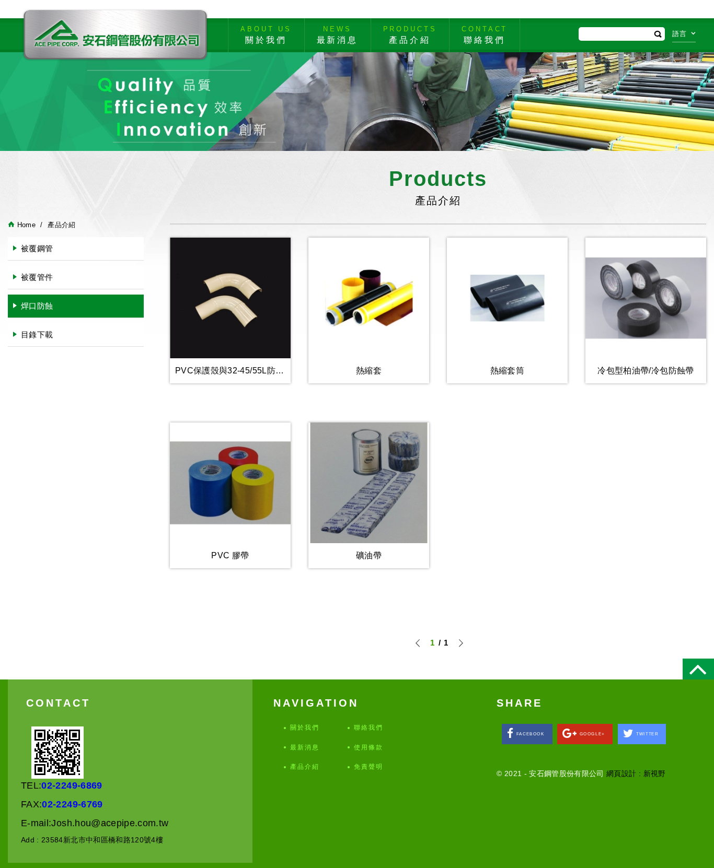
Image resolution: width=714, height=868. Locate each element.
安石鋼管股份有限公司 (115, 35)
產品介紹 (304, 766)
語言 (679, 34)
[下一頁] (460, 643)
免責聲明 (368, 766)
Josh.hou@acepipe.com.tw (109, 823)
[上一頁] (418, 643)
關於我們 (304, 727)
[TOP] (698, 669)
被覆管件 (37, 277)
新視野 (654, 773)
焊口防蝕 (37, 305)
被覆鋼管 (37, 248)
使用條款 (368, 747)
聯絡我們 (368, 727)
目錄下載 (37, 334)
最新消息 (304, 747)
